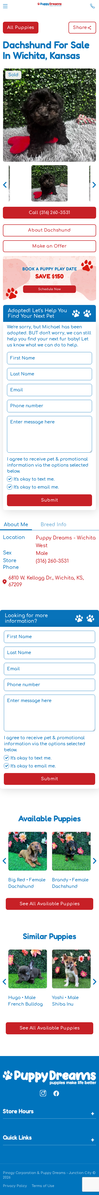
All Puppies (20, 27)
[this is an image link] (49, 1077)
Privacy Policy (15, 1186)
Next (94, 183)
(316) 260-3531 (52, 561)
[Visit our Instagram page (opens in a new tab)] (43, 1093)
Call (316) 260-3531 (49, 212)
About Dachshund (49, 230)
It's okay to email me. (35, 487)
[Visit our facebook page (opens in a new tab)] (56, 1093)
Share (80, 27)
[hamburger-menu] (5, 5)
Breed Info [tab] (53, 524)
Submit (49, 500)
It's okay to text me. (33, 479)
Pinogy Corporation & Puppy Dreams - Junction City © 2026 (49, 1175)
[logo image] (49, 5)
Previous (5, 183)
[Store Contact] (92, 5)
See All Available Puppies (49, 903)
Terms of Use (43, 1186)
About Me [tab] (16, 524)
